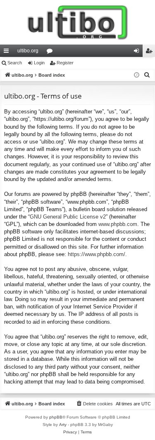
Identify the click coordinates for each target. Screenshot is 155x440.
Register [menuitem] (150, 52)
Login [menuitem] (138, 52)
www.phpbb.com (117, 224)
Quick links (7, 52)
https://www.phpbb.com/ (96, 254)
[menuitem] (147, 75)
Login (39, 62)
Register (65, 62)
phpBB (55, 417)
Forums (51, 52)
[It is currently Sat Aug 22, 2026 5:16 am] (136, 75)
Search (14, 62)
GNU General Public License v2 (68, 217)
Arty (63, 424)
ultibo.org (27, 51)
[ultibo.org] (77, 22)
